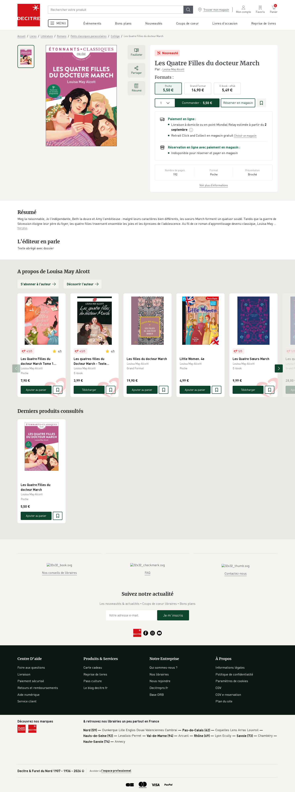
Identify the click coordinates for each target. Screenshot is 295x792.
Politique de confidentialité (234, 674)
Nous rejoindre (160, 681)
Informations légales (230, 667)
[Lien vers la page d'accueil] (28, 15)
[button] (147, 221)
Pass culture (92, 681)
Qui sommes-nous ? (163, 667)
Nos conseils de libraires (59, 573)
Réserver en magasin (238, 103)
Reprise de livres (95, 674)
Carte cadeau (92, 667)
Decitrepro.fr (159, 688)
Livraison (23, 674)
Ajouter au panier (36, 389)
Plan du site (224, 701)
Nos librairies (159, 674)
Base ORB (157, 695)
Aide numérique (28, 695)
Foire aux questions (31, 667)
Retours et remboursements (37, 688)
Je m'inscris (173, 615)
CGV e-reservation (228, 695)
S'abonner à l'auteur (36, 284)
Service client (27, 701)
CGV (218, 688)
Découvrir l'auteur (80, 284)
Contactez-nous (236, 573)
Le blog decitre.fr (95, 688)
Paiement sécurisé (30, 681)
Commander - (197, 103)
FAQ (147, 573)
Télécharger (89, 389)
